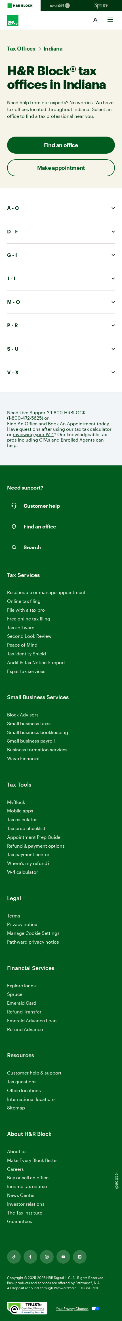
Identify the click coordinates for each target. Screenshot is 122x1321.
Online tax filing (24, 601)
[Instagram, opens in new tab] (47, 1257)
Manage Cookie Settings (33, 933)
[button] (95, 20)
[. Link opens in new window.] (27, 1308)
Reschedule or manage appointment (46, 592)
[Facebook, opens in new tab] (30, 1257)
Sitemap (16, 1108)
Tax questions (22, 1081)
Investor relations (26, 1204)
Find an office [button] (61, 145)
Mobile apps (20, 810)
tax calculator (97, 429)
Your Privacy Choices (72, 1308)
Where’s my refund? (28, 863)
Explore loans (21, 985)
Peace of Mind (22, 644)
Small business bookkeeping (37, 732)
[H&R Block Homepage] (20, 5)
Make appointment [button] (61, 167)
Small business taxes (29, 723)
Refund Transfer (24, 1011)
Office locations (24, 1091)
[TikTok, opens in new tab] (14, 1257)
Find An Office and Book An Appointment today (58, 423)
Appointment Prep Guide (33, 837)
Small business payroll (31, 740)
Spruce (14, 994)
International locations (31, 1099)
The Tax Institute (24, 1213)
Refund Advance (25, 1029)
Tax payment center (28, 854)
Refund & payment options (36, 845)
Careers (15, 1169)
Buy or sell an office (28, 1177)
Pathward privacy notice (33, 941)
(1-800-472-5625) (25, 418)
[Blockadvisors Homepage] (61, 5)
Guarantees (19, 1221)
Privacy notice (22, 924)
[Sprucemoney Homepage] (101, 5)
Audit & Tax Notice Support (36, 662)
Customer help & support (34, 1073)
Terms (13, 915)
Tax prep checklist (26, 828)
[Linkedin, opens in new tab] (80, 1257)
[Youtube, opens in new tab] (63, 1257)
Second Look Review (29, 636)
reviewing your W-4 (33, 434)
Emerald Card (21, 1003)
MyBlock (16, 802)
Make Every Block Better (32, 1160)
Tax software (20, 627)
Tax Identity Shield (26, 653)
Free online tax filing (28, 618)
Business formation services (37, 749)
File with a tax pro (26, 610)
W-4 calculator (22, 872)
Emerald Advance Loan (32, 1020)
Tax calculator (22, 819)
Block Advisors (23, 715)
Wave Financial (23, 759)
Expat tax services (26, 671)
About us (17, 1151)
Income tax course (27, 1186)
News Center (21, 1195)
